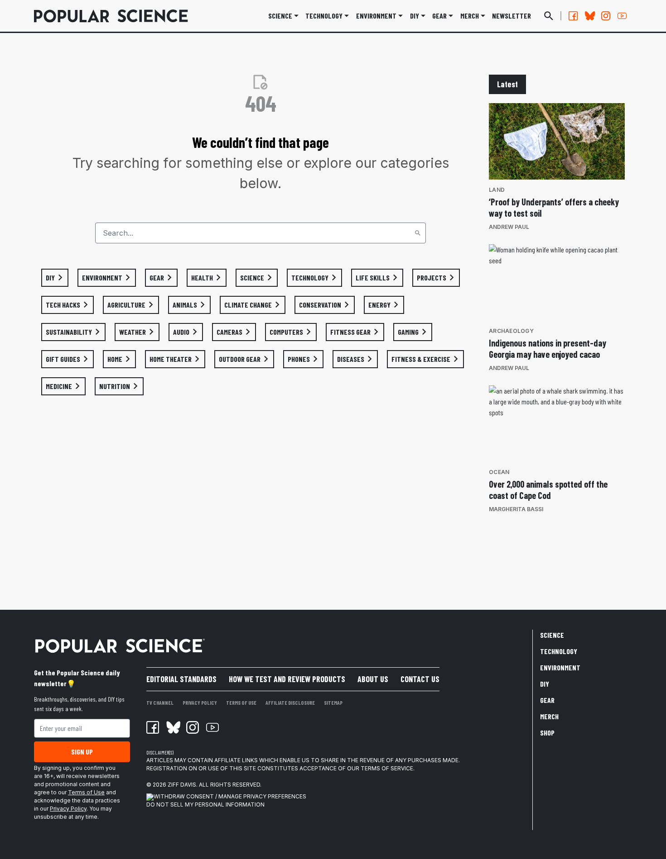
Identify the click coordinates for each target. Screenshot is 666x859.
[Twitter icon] (172, 727)
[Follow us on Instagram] (605, 15)
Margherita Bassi (516, 509)
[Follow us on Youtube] (622, 15)
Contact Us (420, 679)
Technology (324, 15)
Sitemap (333, 702)
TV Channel (160, 702)
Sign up (82, 751)
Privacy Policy (68, 808)
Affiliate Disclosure (290, 702)
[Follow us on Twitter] (589, 15)
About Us (372, 679)
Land (497, 190)
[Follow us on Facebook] (573, 15)
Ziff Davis (182, 784)
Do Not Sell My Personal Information (205, 804)
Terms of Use (86, 792)
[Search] (417, 233)
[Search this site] (548, 15)
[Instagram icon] (192, 727)
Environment (376, 15)
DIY (414, 15)
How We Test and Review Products (287, 679)
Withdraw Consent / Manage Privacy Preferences (230, 796)
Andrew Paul (509, 226)
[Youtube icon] (212, 727)
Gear (439, 15)
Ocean (499, 472)
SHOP (547, 732)
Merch (549, 716)
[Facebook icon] (152, 727)
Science (280, 15)
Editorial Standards (181, 679)
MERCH (469, 15)
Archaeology (511, 331)
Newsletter (511, 15)
